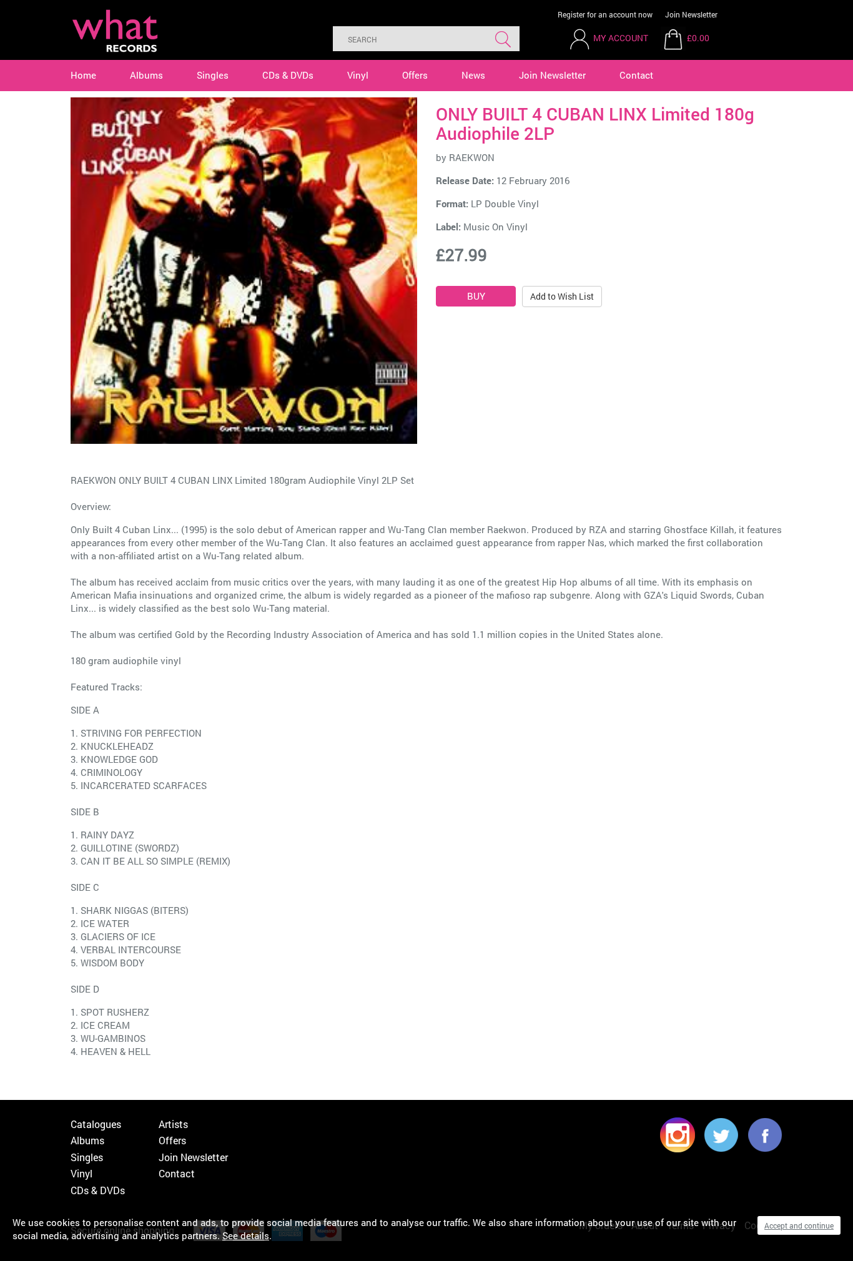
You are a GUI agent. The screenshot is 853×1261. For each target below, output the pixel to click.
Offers (415, 75)
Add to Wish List (562, 296)
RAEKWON (472, 157)
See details (245, 1235)
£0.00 (698, 38)
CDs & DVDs (287, 75)
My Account (620, 38)
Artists (173, 1124)
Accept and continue (799, 1225)
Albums (146, 75)
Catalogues (96, 1124)
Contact (636, 75)
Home (83, 75)
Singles (213, 75)
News (473, 75)
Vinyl (357, 75)
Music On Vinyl (495, 226)
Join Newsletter (691, 14)
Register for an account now (605, 14)
